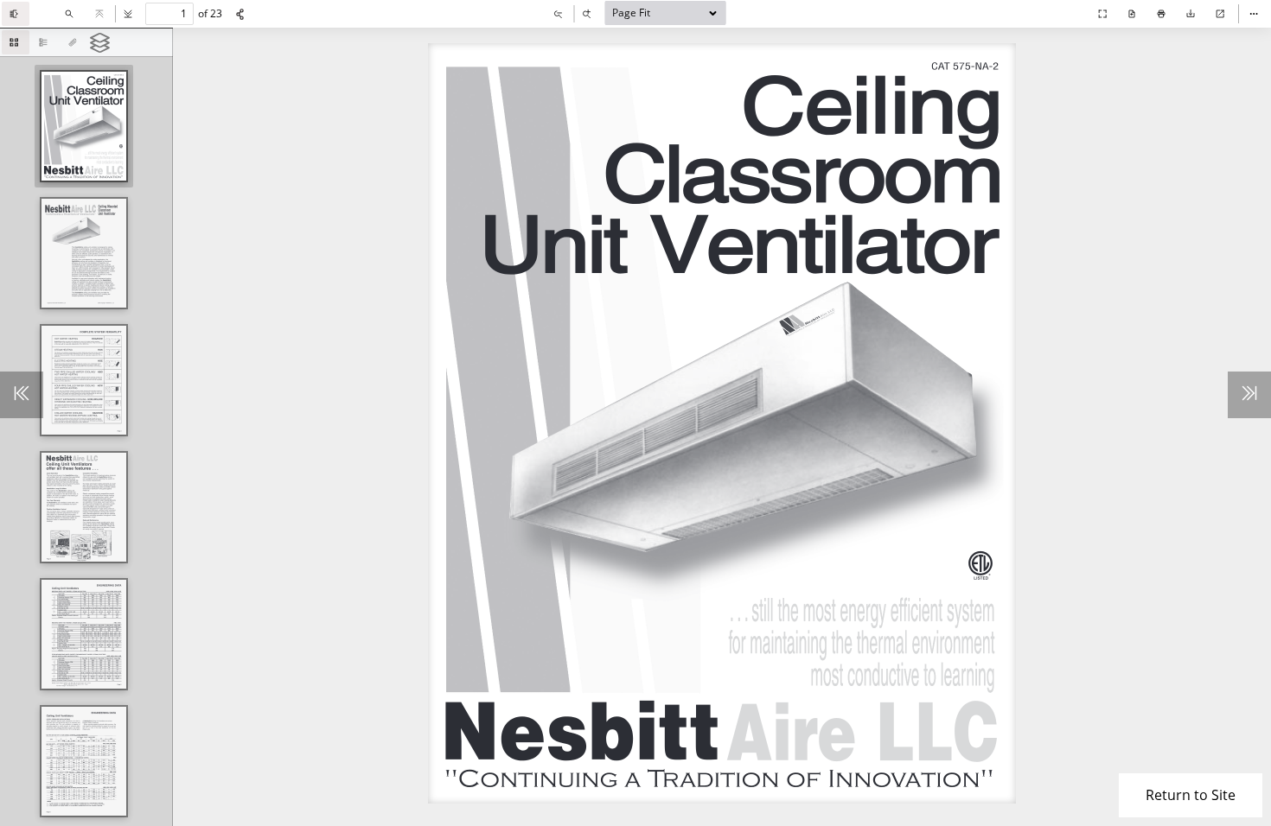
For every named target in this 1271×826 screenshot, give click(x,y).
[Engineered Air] (1067, 26)
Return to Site (1191, 794)
